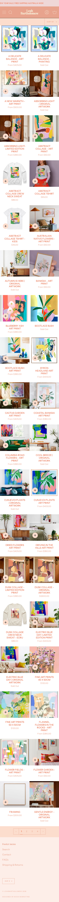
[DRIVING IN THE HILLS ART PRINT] (44, 527)
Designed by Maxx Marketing (16, 897)
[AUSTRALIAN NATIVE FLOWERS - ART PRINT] (44, 218)
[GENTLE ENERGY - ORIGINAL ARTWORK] (44, 794)
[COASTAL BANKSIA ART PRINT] (44, 395)
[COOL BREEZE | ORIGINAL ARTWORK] (44, 437)
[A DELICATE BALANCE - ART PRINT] (15, 38)
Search (6, 849)
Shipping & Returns (12, 864)
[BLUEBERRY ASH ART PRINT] (15, 308)
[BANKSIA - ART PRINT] (44, 263)
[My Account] (47, 12)
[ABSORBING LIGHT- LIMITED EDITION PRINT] (15, 128)
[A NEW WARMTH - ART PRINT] (15, 83)
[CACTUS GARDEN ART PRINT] (15, 395)
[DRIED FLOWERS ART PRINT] (15, 527)
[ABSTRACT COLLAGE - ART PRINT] (44, 128)
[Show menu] (4, 12)
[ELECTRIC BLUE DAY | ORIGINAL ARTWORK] (15, 659)
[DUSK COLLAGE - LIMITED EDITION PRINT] (15, 569)
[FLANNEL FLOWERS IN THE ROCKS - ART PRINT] (44, 704)
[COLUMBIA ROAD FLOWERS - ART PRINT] (15, 437)
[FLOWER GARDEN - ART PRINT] (44, 752)
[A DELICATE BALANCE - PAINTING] (44, 38)
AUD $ (7, 881)
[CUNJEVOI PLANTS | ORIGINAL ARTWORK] (15, 482)
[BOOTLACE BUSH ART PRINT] (15, 350)
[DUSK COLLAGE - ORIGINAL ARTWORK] (44, 569)
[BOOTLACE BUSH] (44, 308)
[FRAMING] (15, 794)
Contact (6, 854)
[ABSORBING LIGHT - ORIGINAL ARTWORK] (44, 83)
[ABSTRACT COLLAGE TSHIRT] (44, 173)
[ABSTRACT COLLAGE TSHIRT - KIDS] (15, 218)
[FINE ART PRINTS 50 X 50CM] (15, 704)
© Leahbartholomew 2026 (14, 891)
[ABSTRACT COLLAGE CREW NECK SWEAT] (15, 173)
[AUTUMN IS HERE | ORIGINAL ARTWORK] (15, 263)
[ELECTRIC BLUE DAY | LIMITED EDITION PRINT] (44, 614)
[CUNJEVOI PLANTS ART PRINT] (44, 482)
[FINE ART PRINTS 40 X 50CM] (44, 659)
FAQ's (5, 859)
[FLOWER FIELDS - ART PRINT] (15, 752)
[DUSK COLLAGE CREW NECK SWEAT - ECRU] (15, 614)
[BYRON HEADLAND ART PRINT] (44, 350)
